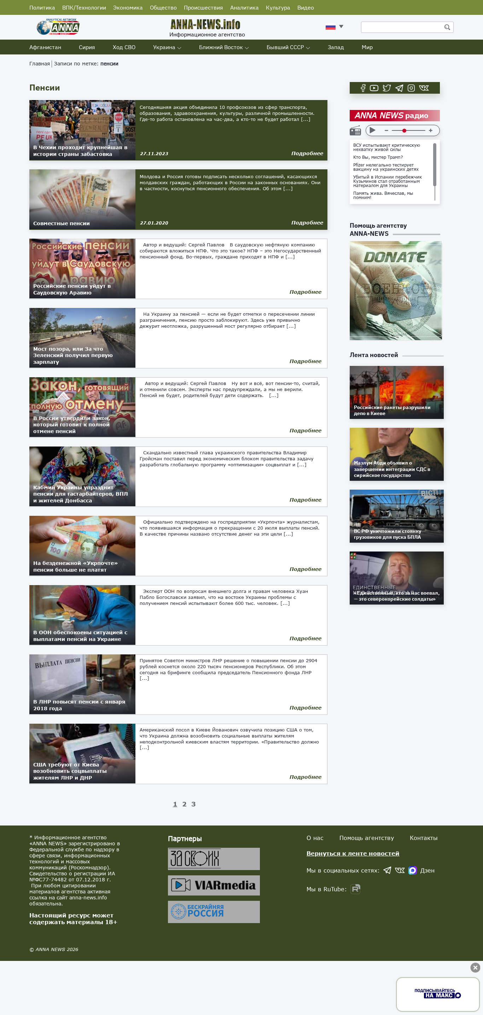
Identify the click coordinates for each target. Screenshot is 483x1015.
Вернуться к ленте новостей (353, 853)
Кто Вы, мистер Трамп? (378, 157)
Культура (278, 7)
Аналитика (244, 7)
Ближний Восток (221, 47)
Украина (164, 47)
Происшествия (203, 7)
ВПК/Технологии (84, 7)
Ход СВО (124, 47)
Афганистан (45, 47)
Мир (367, 47)
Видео (305, 7)
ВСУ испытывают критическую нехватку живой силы (386, 147)
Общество (163, 7)
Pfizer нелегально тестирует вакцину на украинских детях (386, 167)
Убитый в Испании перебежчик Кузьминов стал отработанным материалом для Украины (387, 181)
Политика (42, 7)
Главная (39, 63)
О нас (315, 837)
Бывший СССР (285, 47)
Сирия (87, 47)
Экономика (128, 7)
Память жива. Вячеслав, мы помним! (383, 195)
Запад (336, 47)
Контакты (424, 837)
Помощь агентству (366, 837)
